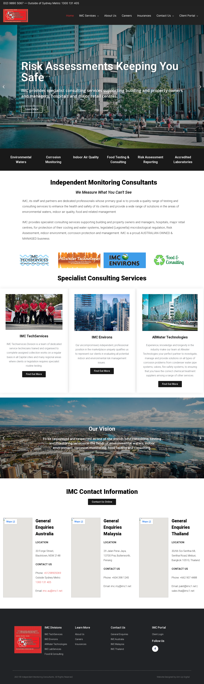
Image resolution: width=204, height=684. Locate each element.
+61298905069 (52, 572)
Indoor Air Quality (86, 157)
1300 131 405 (43, 582)
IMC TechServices (34, 336)
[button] (99, 145)
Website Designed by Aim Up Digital (173, 677)
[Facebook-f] (155, 649)
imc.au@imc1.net (52, 590)
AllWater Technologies (170, 337)
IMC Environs (102, 337)
